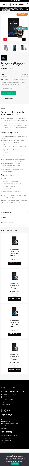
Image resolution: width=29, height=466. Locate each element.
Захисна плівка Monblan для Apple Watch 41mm (14, 286)
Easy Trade (4, 6)
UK (27, 9)
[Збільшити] (24, 39)
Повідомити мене (8, 93)
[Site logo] (16, 4)
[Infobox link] (14, 1)
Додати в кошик (14, 262)
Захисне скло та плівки (12, 6)
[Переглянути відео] (5, 39)
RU (27, 7)
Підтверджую (14, 463)
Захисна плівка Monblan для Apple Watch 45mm (14, 357)
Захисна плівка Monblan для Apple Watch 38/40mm (14, 250)
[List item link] (14, 397)
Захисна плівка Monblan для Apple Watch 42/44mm (14, 321)
